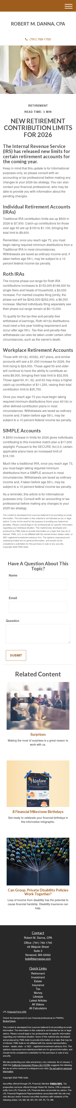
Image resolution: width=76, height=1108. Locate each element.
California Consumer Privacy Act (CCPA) (31, 1064)
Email (13, 598)
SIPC (59, 1083)
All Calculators (38, 1008)
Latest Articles (38, 1000)
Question (12, 621)
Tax (38, 989)
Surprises (38, 734)
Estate (38, 981)
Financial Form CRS (16, 1011)
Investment (38, 977)
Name (13, 575)
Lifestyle (38, 996)
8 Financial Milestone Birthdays (38, 812)
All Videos (38, 1004)
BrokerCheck (9, 1020)
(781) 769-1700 (40, 39)
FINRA (53, 1083)
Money (38, 993)
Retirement (38, 973)
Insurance (38, 985)
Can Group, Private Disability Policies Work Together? (38, 892)
